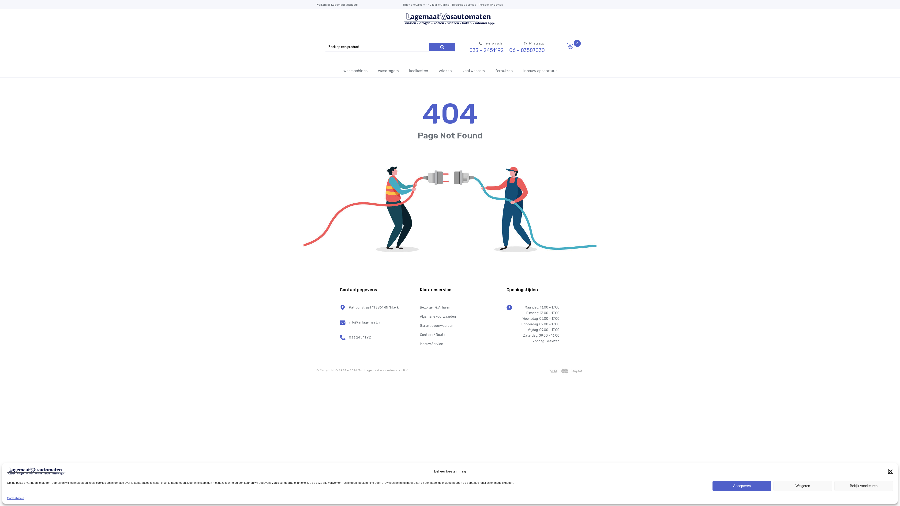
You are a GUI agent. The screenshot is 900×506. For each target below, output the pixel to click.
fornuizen (504, 71)
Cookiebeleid (15, 498)
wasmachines (355, 71)
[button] (890, 471)
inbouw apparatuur (540, 71)
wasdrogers (388, 71)
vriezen (445, 71)
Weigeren (802, 486)
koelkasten (418, 71)
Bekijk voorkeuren (864, 486)
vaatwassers (473, 71)
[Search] (442, 47)
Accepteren (742, 486)
